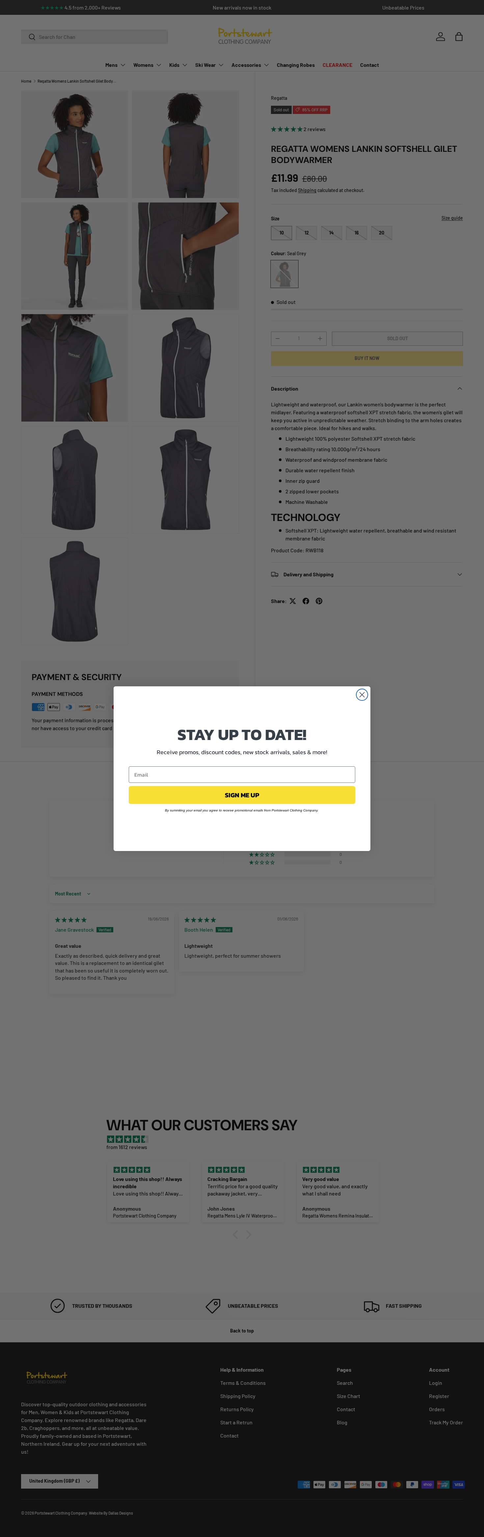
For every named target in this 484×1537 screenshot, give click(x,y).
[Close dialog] (362, 694)
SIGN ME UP (242, 795)
